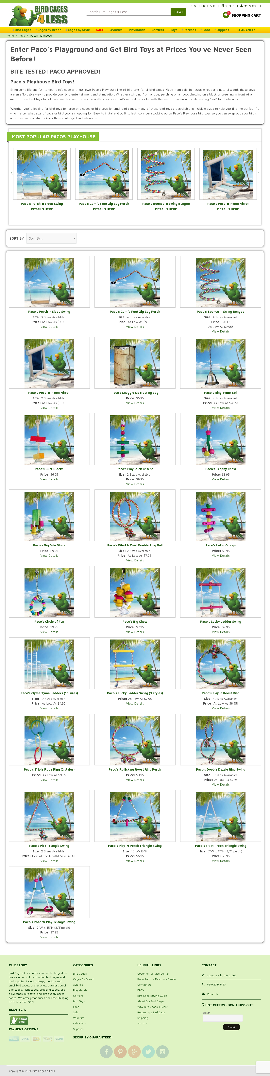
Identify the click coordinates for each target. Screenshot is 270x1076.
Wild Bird (78, 1017)
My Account (252, 6)
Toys (173, 30)
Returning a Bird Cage (151, 1012)
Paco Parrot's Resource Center (156, 979)
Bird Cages (23, 30)
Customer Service (203, 6)
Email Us (212, 994)
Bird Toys (79, 1001)
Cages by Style (79, 30)
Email (206, 1012)
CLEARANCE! (245, 30)
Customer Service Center (153, 973)
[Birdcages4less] (45, 15)
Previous (11, 173)
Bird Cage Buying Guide (152, 995)
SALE (100, 30)
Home (10, 35)
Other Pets (80, 1023)
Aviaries (116, 30)
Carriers (158, 30)
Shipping (142, 1017)
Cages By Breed (83, 979)
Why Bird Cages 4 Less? (152, 1006)
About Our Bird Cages (151, 1001)
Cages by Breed (49, 30)
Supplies (222, 30)
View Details (49, 326)
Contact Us (144, 984)
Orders (229, 6)
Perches (190, 30)
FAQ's (140, 990)
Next (258, 173)
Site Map (142, 1023)
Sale (75, 1012)
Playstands (137, 30)
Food (206, 30)
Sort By (16, 238)
